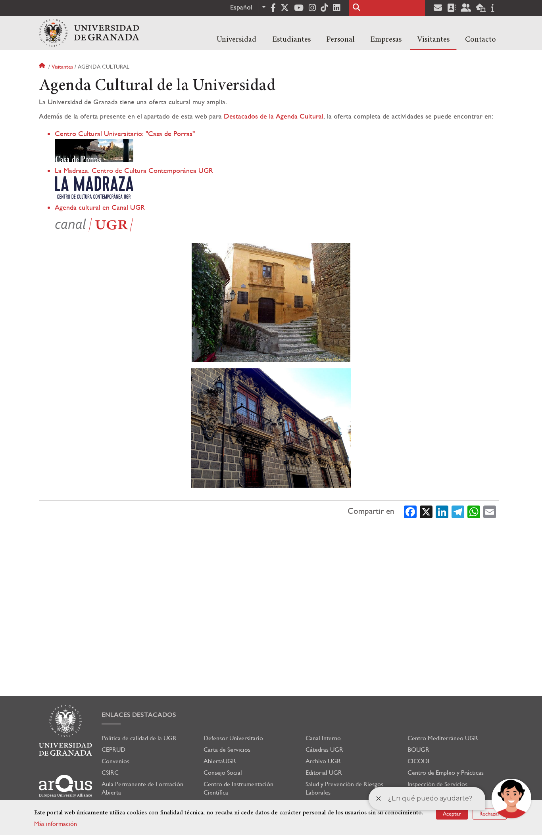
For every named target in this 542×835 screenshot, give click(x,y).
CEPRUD (113, 749)
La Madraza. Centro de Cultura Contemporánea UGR (134, 170)
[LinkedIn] (442, 511)
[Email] (489, 511)
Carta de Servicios (227, 749)
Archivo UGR (323, 761)
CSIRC (110, 772)
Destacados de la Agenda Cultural (273, 116)
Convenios (115, 761)
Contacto (480, 40)
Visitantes (433, 40)
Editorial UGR (324, 772)
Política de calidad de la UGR (139, 738)
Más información (55, 823)
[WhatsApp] (473, 511)
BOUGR (418, 749)
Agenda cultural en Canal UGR (100, 207)
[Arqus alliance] (65, 786)
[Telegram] (458, 511)
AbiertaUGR (220, 761)
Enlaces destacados (139, 714)
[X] (426, 511)
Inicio (43, 67)
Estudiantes (291, 40)
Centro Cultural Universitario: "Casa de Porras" (125, 133)
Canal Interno (323, 738)
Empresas (386, 40)
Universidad (236, 40)
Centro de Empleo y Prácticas (445, 772)
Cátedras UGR (324, 749)
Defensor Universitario (233, 738)
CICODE (419, 761)
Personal (340, 40)
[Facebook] (410, 511)
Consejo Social (223, 772)
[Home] (89, 33)
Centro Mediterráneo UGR (442, 738)
